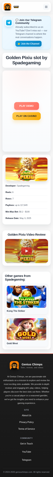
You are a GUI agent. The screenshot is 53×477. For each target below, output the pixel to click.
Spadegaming (23, 186)
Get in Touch (26, 443)
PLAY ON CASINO (26, 116)
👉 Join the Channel (28, 44)
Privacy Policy (26, 422)
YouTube (26, 452)
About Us (26, 415)
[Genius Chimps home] (12, 7)
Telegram (26, 460)
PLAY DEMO (26, 106)
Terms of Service (26, 429)
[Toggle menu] (46, 7)
